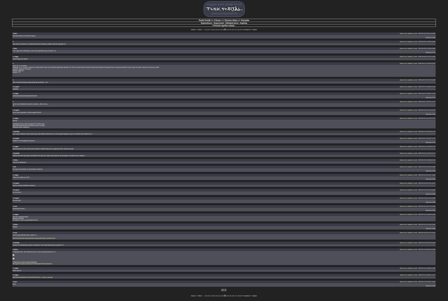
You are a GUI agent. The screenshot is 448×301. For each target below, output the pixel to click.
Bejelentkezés (206, 23)
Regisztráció (219, 23)
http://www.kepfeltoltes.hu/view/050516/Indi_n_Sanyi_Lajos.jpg (32, 277)
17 (235, 29)
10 (216, 29)
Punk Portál (204, 20)
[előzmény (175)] (430, 114)
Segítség (243, 23)
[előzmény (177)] (430, 52)
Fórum (217, 20)
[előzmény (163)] (430, 210)
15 (230, 29)
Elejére (193, 29)
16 (233, 29)
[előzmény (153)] (430, 286)
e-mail (415, 33)
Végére (254, 29)
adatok (410, 33)
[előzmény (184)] (430, 37)
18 (238, 29)
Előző (200, 29)
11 (219, 29)
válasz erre (403, 33)
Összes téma (230, 20)
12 (222, 29)
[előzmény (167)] (430, 171)
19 (241, 29)
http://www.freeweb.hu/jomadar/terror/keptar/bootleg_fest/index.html (34, 238)
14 (227, 29)
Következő (246, 29)
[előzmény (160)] (430, 194)
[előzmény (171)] (430, 142)
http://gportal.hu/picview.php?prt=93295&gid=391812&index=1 (32, 264)
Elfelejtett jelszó (232, 23)
